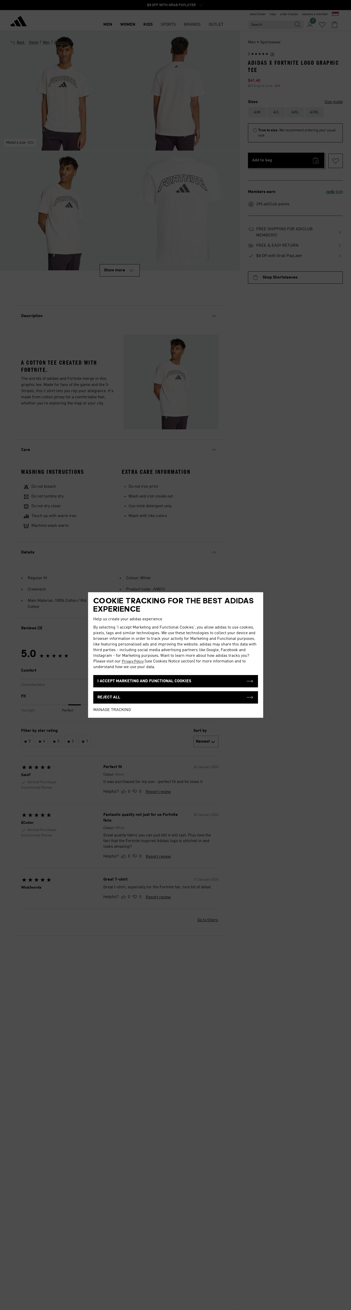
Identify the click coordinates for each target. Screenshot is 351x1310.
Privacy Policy (133, 661)
